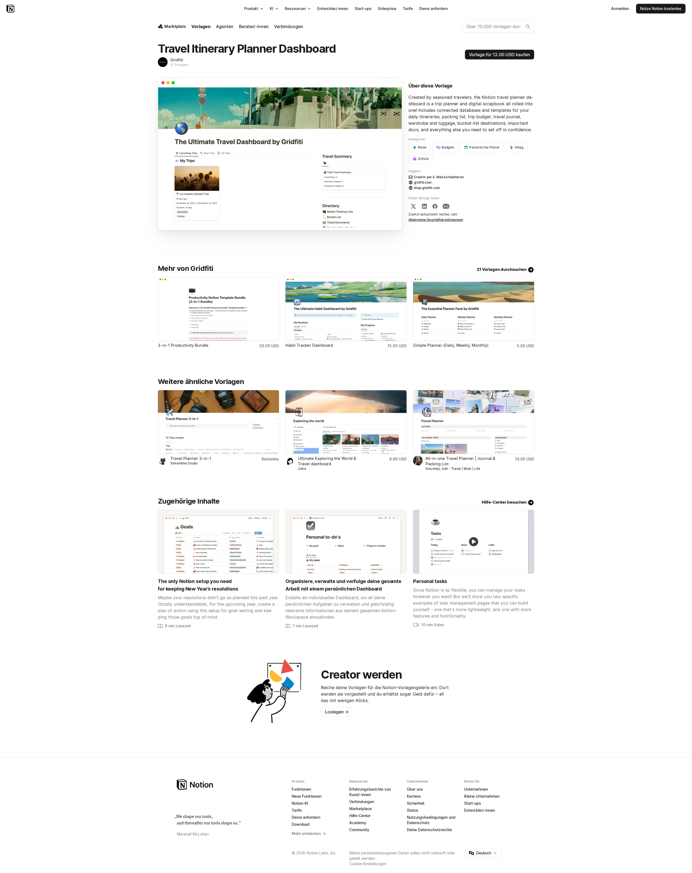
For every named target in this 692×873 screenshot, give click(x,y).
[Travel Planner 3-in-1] (218, 422)
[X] (413, 206)
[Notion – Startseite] (10, 8)
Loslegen (337, 711)
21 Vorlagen (179, 65)
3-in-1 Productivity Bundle (183, 345)
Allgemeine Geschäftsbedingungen (435, 220)
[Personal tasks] (473, 541)
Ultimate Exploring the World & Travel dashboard (327, 461)
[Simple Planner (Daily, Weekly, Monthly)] (473, 309)
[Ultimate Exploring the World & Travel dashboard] (346, 422)
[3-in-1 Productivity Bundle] (218, 309)
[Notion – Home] (231, 784)
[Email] (446, 206)
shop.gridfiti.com (427, 188)
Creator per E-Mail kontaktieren (439, 177)
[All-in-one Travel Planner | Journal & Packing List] (473, 422)
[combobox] (498, 26)
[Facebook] (435, 206)
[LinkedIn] (424, 206)
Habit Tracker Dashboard (309, 345)
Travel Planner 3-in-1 (190, 458)
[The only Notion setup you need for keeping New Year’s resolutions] (218, 541)
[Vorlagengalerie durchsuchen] (527, 26)
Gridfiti (176, 59)
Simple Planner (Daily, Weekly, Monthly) (450, 345)
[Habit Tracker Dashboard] (346, 309)
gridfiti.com (423, 182)
